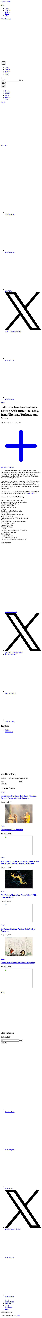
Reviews (7, 12)
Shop (6, 15)
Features (7, 10)
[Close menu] (1, 78)
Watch (7, 14)
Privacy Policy (9, 1302)
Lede (18, 1315)
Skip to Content (5, 1)
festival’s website (31, 493)
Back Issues (8, 1307)
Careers (7, 1305)
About (7, 1300)
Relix (2, 5)
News (6, 8)
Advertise (8, 97)
